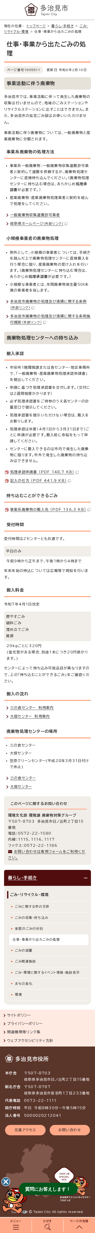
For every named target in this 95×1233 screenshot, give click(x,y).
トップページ (36, 26)
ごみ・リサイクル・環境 (29, 895)
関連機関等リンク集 (24, 1032)
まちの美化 (23, 983)
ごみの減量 (23, 950)
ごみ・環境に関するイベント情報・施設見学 (47, 972)
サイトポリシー (19, 1015)
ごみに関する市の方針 (32, 906)
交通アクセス (25, 1130)
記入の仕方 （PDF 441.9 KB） (38, 480)
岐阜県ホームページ (36, 223)
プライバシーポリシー (25, 1023)
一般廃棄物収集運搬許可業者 (35, 215)
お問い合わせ (69, 1130)
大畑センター (21, 786)
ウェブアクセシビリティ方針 (30, 1040)
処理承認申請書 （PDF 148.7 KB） (42, 472)
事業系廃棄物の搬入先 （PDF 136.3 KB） (48, 509)
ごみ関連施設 (25, 961)
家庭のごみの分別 (29, 928)
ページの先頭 (79, 1221)
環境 (18, 994)
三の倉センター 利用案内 (32, 708)
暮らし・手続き (62, 26)
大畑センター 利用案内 (30, 716)
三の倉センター (23, 778)
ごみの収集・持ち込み (31, 917)
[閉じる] (5, 1181)
